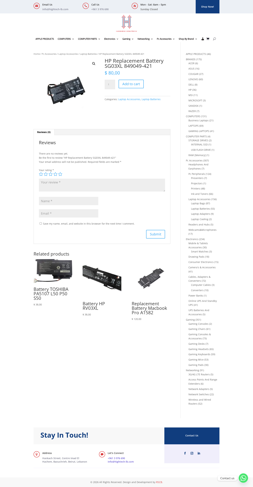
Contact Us (191, 435)
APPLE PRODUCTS (44, 38)
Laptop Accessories (68, 53)
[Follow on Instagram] (192, 453)
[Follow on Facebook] (185, 453)
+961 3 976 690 (116, 458)
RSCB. (159, 482)
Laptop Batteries (88, 53)
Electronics (109, 38)
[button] (94, 64)
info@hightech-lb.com (55, 9)
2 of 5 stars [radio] (46, 174)
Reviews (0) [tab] (44, 132)
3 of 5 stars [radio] (51, 174)
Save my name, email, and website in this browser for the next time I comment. (89, 223)
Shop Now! (207, 6)
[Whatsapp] (243, 478)
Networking (144, 38)
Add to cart (131, 84)
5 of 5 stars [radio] (60, 174)
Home (37, 53)
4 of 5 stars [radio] (55, 174)
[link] (64, 460)
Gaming (126, 38)
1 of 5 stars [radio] (41, 174)
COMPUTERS (64, 38)
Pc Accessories (164, 38)
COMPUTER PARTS (87, 38)
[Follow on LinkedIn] (199, 453)
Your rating (46, 170)
